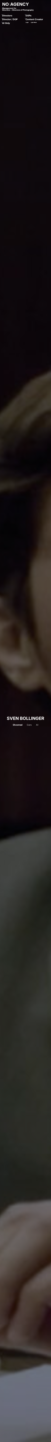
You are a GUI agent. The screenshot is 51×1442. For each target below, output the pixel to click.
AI (37, 724)
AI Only (6, 23)
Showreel (17, 724)
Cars (29, 724)
